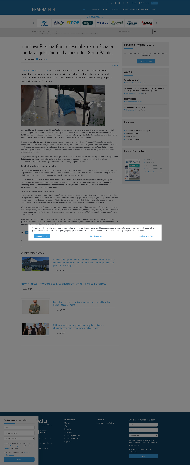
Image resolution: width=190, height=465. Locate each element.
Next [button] (156, 23)
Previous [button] (33, 23)
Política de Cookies (95, 236)
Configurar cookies (146, 236)
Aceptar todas (42, 236)
